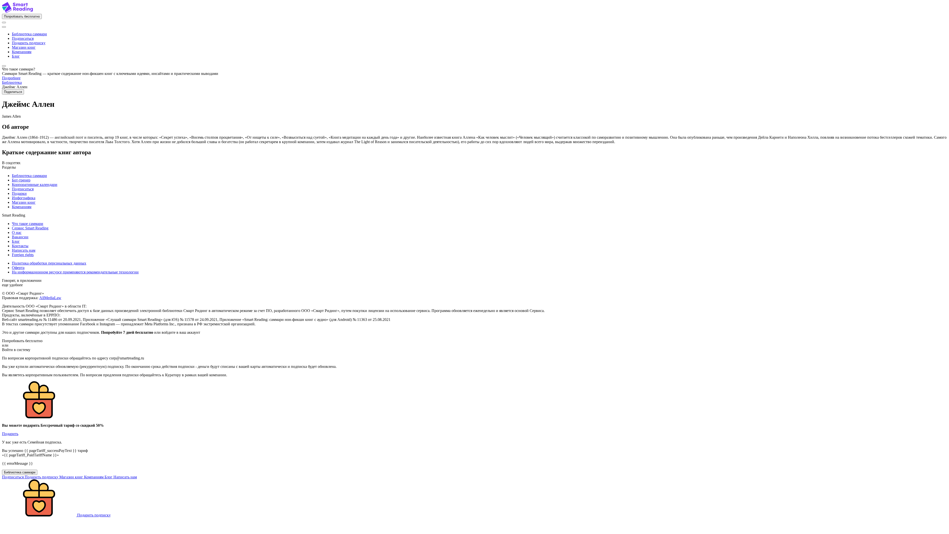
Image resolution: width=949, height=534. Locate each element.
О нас (17, 232)
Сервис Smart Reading (30, 228)
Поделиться (13, 92)
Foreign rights (23, 255)
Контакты (20, 246)
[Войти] (4, 22)
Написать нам (23, 250)
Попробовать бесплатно (22, 16)
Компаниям (21, 52)
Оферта (18, 268)
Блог (16, 56)
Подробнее (11, 78)
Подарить (10, 434)
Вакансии (20, 237)
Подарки (19, 193)
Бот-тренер (21, 180)
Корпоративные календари (34, 184)
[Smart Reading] (17, 11)
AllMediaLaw (50, 298)
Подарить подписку (28, 43)
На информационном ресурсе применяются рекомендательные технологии (75, 272)
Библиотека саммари (29, 34)
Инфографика (23, 198)
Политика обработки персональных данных (49, 263)
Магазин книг (24, 47)
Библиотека (12, 82)
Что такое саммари (27, 224)
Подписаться (23, 38)
